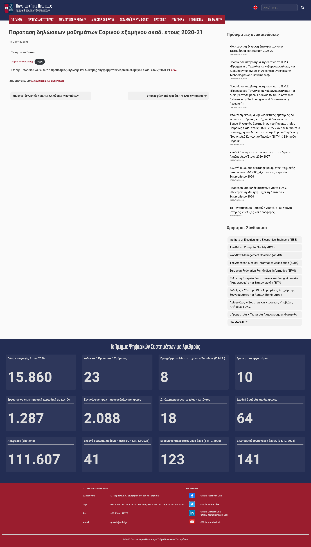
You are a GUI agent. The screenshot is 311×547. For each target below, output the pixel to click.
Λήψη (39, 61)
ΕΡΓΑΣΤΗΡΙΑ (178, 19)
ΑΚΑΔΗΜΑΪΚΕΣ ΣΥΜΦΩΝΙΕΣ (134, 19)
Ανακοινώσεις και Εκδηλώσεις (47, 81)
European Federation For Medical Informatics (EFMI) (263, 270)
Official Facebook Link (211, 495)
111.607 (34, 459)
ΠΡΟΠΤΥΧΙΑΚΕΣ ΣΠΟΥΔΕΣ (41, 19)
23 (92, 377)
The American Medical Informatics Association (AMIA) (264, 263)
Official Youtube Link (210, 522)
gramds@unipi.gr (119, 522)
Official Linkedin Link (210, 511)
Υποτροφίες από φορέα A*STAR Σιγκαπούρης (177, 95)
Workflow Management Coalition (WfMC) (256, 255)
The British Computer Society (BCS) (252, 247)
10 (245, 377)
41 (92, 459)
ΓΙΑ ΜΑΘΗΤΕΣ (215, 19)
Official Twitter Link (209, 504)
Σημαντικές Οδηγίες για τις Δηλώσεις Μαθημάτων (46, 95)
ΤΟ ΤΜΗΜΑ (16, 19)
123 (172, 459)
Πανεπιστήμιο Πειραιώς (34, 5)
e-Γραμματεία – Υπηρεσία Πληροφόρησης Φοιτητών (263, 314)
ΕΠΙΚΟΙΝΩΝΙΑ (196, 19)
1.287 (26, 418)
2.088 (102, 418)
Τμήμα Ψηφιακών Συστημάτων (33, 10)
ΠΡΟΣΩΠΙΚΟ (160, 19)
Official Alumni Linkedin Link (214, 515)
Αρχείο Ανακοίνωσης (22, 61)
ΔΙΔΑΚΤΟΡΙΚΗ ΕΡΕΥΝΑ (102, 19)
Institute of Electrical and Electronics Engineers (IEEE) (263, 239)
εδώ (174, 70)
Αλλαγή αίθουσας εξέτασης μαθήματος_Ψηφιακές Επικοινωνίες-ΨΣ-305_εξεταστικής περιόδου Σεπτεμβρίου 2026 (262, 172)
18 (168, 418)
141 (249, 459)
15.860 (30, 377)
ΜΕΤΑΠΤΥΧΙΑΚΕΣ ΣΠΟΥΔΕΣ (72, 19)
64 (245, 418)
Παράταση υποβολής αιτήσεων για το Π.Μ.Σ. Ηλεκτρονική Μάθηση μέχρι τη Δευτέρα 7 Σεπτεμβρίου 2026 (258, 192)
